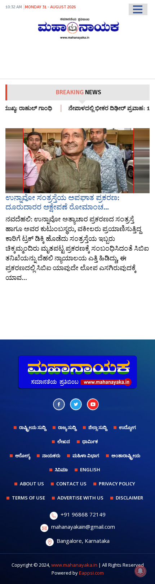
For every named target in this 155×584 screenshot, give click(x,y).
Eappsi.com (91, 573)
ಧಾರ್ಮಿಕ (90, 441)
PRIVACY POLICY (117, 483)
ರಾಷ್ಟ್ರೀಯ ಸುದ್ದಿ (32, 427)
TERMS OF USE (28, 497)
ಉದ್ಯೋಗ (127, 427)
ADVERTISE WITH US (80, 497)
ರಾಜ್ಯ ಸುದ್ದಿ (67, 427)
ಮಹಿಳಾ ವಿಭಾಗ (85, 455)
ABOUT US (32, 483)
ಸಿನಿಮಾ (61, 469)
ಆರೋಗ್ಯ (22, 455)
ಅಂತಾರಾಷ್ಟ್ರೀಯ (125, 455)
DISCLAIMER (129, 497)
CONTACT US (71, 483)
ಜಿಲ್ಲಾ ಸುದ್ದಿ (97, 427)
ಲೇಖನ (63, 441)
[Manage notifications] (140, 571)
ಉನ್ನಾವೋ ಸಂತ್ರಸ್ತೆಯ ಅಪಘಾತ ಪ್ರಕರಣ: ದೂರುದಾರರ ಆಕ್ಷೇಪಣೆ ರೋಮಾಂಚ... (62, 202)
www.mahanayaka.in (74, 565)
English (90, 469)
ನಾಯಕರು (51, 455)
